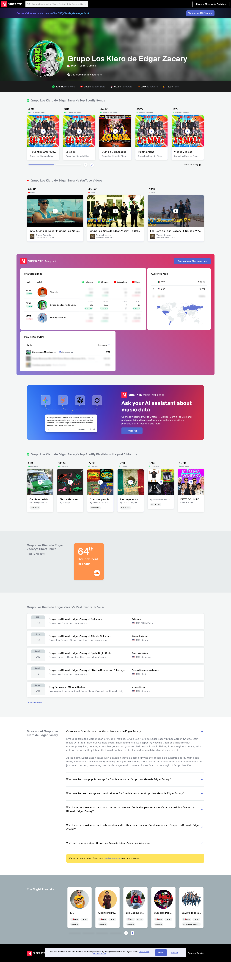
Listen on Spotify (191, 165)
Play (43, 131)
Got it (161, 952)
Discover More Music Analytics (211, 4)
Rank (28, 282)
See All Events (35, 702)
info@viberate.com (113, 858)
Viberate (11, 4)
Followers (89, 282)
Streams (104, 282)
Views (137, 282)
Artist (39, 282)
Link (59, 352)
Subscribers (122, 282)
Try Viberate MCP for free (200, 13)
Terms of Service (196, 953)
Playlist (29, 345)
